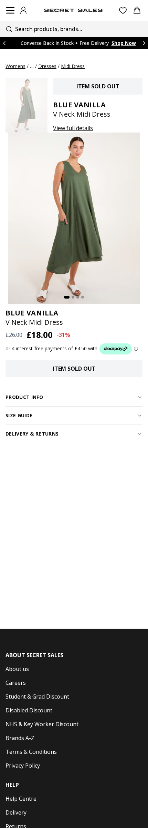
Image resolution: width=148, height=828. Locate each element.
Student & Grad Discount (37, 696)
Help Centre (21, 798)
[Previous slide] (4, 43)
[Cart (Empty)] (137, 10)
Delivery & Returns (32, 433)
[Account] (23, 10)
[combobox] (74, 29)
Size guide (19, 415)
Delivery (16, 812)
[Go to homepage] (73, 10)
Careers (16, 682)
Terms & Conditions (31, 752)
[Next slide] (144, 43)
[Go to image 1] (67, 297)
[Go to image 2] (73, 297)
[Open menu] (10, 10)
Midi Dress (73, 66)
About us (17, 669)
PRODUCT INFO (24, 397)
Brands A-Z (20, 738)
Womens (15, 66)
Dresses (47, 66)
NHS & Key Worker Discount (42, 724)
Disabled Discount (29, 710)
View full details (73, 128)
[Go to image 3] (77, 297)
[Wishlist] (123, 10)
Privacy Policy (23, 765)
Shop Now (124, 43)
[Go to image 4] (82, 297)
